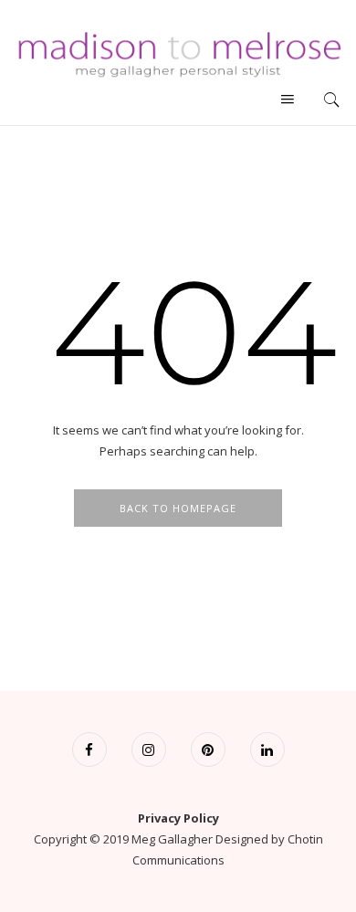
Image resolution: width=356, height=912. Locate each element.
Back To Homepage (178, 508)
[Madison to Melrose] (178, 52)
